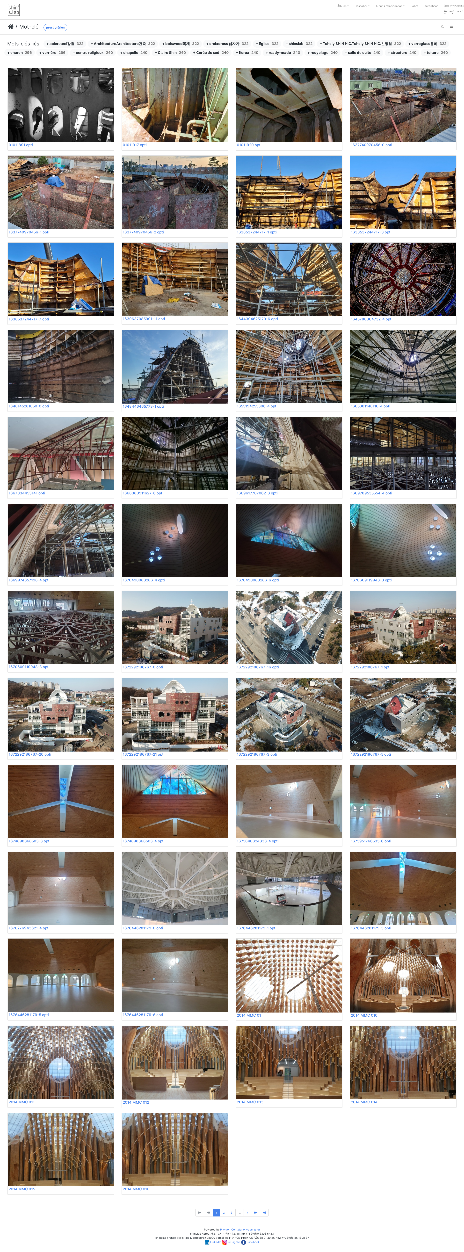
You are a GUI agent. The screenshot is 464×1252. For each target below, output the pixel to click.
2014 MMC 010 (364, 1015)
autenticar (431, 6)
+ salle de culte (362, 52)
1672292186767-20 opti (30, 754)
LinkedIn (215, 1242)
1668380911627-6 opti (143, 493)
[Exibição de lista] (451, 27)
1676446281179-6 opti (143, 1015)
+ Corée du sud (211, 52)
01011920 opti (249, 145)
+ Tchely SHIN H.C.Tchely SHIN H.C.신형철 (360, 43)
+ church (19, 52)
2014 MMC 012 (136, 1102)
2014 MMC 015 (22, 1189)
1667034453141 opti (27, 493)
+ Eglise (267, 43)
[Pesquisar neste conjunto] (442, 27)
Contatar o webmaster (245, 1229)
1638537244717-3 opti (371, 232)
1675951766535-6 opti (371, 841)
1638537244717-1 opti (257, 232)
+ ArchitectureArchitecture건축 (123, 43)
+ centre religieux (93, 52)
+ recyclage (322, 52)
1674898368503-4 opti (144, 841)
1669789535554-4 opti (371, 493)
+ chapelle (133, 52)
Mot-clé (28, 26)
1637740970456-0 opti (371, 145)
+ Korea (247, 52)
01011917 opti (135, 145)
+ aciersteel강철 (64, 43)
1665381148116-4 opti (370, 406)
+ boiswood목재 (180, 43)
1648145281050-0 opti (29, 406)
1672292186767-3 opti (257, 754)
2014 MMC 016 (136, 1189)
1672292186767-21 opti (144, 754)
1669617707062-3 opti (257, 493)
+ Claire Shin (170, 52)
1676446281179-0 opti (143, 928)
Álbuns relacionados (389, 6)
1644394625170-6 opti (257, 319)
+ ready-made (283, 52)
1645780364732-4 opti (371, 319)
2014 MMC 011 (22, 1102)
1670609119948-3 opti (371, 580)
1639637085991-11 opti (144, 319)
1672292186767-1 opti (371, 667)
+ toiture (436, 52)
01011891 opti (21, 145)
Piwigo (224, 1229)
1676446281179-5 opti (29, 1015)
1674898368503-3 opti (30, 841)
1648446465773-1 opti (143, 406)
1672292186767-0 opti (143, 667)
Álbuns (342, 6)
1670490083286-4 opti (144, 580)
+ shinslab (299, 43)
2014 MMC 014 (364, 1102)
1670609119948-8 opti (29, 667)
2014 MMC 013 (250, 1102)
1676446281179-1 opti (256, 928)
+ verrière (52, 52)
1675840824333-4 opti (258, 841)
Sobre (414, 6)
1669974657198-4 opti (29, 580)
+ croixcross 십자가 (227, 43)
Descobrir (361, 6)
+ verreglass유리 (427, 43)
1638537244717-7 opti (29, 319)
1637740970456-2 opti (143, 232)
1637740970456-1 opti (29, 232)
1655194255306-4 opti (257, 406)
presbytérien (55, 27)
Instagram (234, 1242)
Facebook (253, 1242)
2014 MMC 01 (249, 1015)
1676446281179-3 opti (371, 928)
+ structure (402, 52)
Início (11, 27)
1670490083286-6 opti (258, 580)
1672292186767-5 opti (371, 754)
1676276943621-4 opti (29, 928)
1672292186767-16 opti (258, 667)
